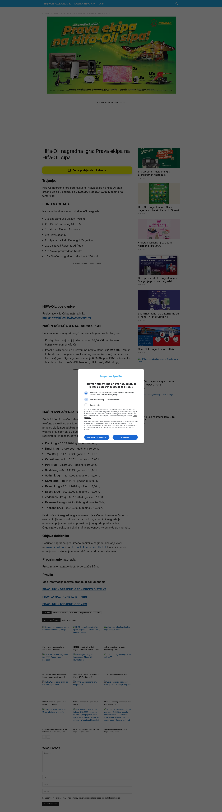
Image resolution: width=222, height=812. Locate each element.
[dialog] (111, 406)
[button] (111, 405)
